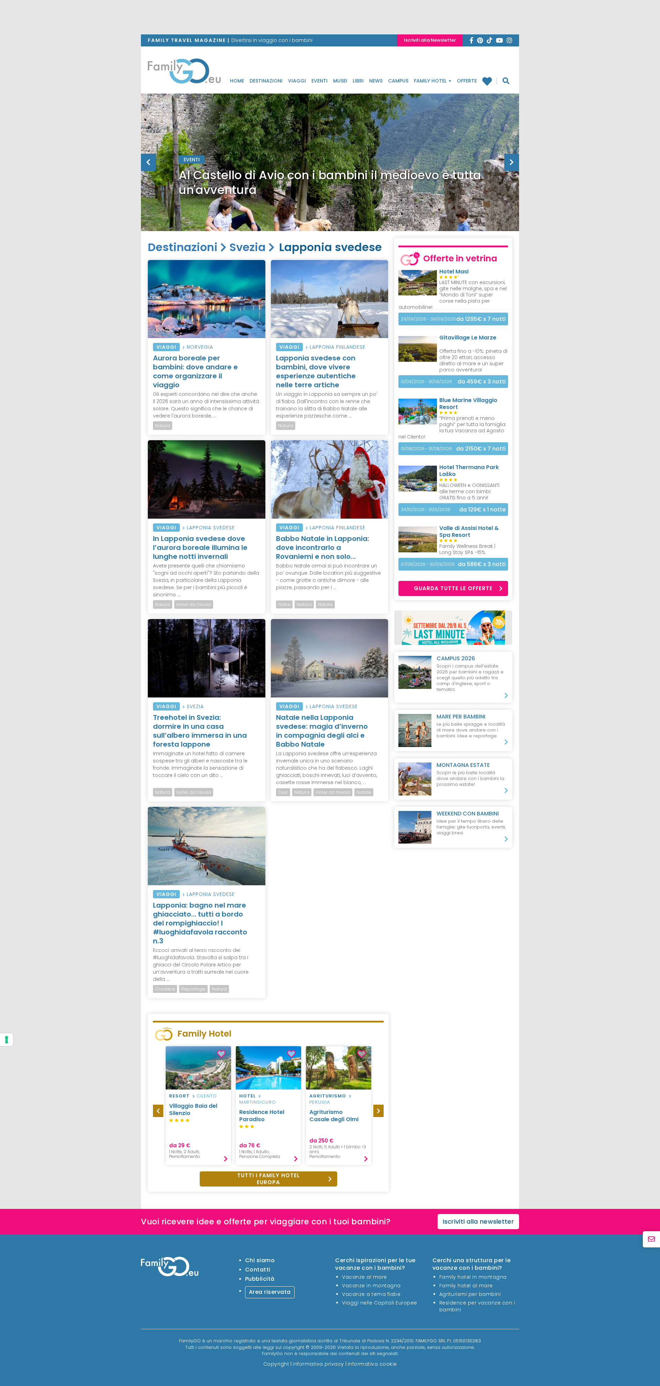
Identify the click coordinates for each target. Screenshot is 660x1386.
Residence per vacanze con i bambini (477, 1306)
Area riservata (270, 1292)
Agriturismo (327, 1096)
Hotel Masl (454, 271)
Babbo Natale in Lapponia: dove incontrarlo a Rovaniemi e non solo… (322, 547)
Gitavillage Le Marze (467, 338)
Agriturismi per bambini (470, 1294)
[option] (330, 180)
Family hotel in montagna (473, 1277)
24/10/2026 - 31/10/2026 (425, 509)
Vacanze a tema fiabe (371, 1294)
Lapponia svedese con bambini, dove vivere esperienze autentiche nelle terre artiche (316, 371)
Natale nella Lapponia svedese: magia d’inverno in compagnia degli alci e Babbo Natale (322, 731)
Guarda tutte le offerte (453, 588)
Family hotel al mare (466, 1285)
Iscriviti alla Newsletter (430, 40)
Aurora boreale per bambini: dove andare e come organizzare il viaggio (195, 371)
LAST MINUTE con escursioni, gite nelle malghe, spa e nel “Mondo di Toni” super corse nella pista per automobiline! (452, 295)
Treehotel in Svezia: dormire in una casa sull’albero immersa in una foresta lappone (200, 731)
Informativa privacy (318, 1363)
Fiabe (284, 604)
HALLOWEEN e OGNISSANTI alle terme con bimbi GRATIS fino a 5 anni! (469, 491)
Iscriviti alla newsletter (478, 1221)
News (376, 80)
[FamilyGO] (184, 72)
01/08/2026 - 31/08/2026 (426, 449)
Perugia (319, 1102)
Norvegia (200, 347)
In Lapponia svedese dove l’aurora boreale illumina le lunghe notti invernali (200, 547)
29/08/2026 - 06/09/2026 (428, 319)
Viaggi (297, 80)
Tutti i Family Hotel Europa (268, 1179)
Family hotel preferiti (489, 81)
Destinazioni (266, 80)
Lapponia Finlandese (337, 347)
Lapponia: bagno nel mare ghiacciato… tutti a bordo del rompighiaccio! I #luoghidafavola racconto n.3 (200, 923)
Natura (162, 425)
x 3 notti (482, 381)
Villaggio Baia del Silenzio (193, 1109)
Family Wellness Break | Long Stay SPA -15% (467, 549)
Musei (340, 80)
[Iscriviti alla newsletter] (651, 1239)
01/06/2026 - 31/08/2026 (426, 382)
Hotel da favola (193, 604)
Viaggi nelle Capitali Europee (379, 1302)
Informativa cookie (372, 1363)
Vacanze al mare (364, 1277)
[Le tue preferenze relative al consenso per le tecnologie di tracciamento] (6, 1039)
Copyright (276, 1363)
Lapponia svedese (211, 527)
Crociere (165, 989)
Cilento (207, 1096)
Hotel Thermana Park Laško (469, 470)
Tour (283, 792)
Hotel (247, 1096)
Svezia (247, 247)
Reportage (193, 989)
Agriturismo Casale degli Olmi (334, 1115)
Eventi (319, 80)
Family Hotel (431, 80)
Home (237, 80)
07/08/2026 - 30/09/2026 (428, 564)
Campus (398, 80)
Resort (179, 1096)
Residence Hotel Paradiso (261, 1115)
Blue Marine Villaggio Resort (468, 403)
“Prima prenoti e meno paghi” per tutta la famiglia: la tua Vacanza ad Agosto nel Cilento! (452, 427)
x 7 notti (481, 319)
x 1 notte (482, 509)
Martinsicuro (257, 1102)
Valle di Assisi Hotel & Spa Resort (469, 531)
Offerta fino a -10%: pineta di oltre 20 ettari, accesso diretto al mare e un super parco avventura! (473, 360)
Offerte (467, 80)
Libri (358, 80)
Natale (325, 604)
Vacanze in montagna (371, 1285)
